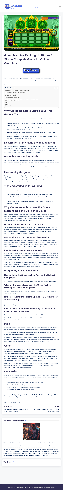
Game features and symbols (12, 94)
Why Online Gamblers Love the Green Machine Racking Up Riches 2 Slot (22, 99)
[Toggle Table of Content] (55, 88)
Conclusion (9, 106)
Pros (7, 102)
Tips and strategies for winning (13, 97)
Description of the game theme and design (15, 92)
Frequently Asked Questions (12, 100)
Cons (7, 104)
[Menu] (60, 6)
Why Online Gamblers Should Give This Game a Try (17, 90)
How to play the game (11, 95)
